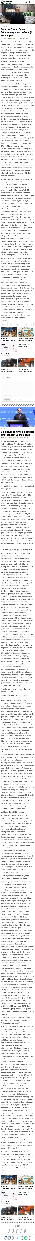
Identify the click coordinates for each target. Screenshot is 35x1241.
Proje (3, 1172)
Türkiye (25, 324)
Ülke (31, 324)
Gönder (7, 399)
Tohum (18, 324)
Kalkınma (18, 1168)
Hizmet (4, 1168)
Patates (11, 324)
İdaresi (11, 1168)
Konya (25, 1168)
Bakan (4, 324)
